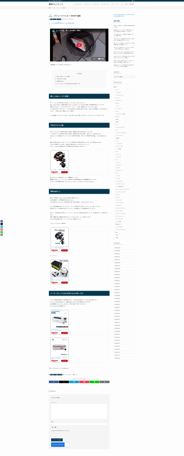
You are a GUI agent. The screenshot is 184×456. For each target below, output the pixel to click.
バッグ (117, 124)
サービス (117, 116)
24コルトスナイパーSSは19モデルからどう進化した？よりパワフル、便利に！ (124, 57)
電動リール (75, 374)
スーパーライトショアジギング (122, 189)
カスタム (117, 103)
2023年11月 (117, 265)
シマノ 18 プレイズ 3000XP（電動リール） (59, 169)
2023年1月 (117, 292)
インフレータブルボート (121, 132)
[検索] (134, 1)
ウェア (117, 89)
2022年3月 (117, 316)
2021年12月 (117, 325)
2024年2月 (117, 256)
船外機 (117, 138)
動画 (117, 119)
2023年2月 (117, 289)
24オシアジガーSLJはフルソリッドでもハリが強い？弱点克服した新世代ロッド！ (124, 61)
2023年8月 (117, 274)
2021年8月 (117, 337)
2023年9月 (117, 271)
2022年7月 (117, 307)
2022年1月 (117, 322)
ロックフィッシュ (120, 216)
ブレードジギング (120, 202)
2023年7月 (117, 277)
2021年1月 (117, 355)
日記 (116, 232)
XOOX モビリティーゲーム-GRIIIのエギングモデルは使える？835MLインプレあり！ (124, 30)
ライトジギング (119, 210)
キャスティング (119, 170)
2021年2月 (117, 352)
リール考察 (59, 19)
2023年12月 (117, 262)
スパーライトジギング (121, 191)
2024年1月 (117, 259)
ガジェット (118, 97)
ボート (117, 130)
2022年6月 (117, 310)
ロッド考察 (118, 221)
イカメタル (118, 165)
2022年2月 (117, 319)
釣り (51, 19)
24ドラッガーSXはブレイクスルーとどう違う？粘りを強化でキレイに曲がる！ (123, 48)
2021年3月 (117, 349)
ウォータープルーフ (120, 127)
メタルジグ (118, 157)
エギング (118, 167)
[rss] (132, 1)
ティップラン (119, 200)
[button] (54, 382)
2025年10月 (117, 247)
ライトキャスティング (121, 208)
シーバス (118, 175)
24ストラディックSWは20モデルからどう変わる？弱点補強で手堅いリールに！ (124, 39)
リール (54, 19)
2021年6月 (117, 343)
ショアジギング (119, 181)
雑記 (117, 237)
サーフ (117, 173)
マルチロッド (119, 205)
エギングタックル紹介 (121, 114)
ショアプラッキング (120, 183)
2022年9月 (117, 301)
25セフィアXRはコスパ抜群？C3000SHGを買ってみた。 (124, 26)
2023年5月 (117, 283)
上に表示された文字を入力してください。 (60, 430)
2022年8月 (117, 304)
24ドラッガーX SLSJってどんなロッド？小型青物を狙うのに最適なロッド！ (124, 44)
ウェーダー (118, 92)
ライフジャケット (120, 95)
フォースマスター (68, 374)
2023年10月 (117, 268)
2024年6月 (117, 253)
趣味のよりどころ (56, 4)
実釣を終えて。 (61, 81)
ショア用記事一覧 (120, 186)
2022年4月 (117, 313)
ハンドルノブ (119, 108)
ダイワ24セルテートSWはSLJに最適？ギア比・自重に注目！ (123, 35)
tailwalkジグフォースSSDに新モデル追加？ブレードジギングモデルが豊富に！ (124, 65)
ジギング (118, 178)
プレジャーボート (120, 135)
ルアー (117, 151)
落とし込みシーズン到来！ (64, 76)
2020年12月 (117, 358)
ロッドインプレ (119, 218)
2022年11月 (117, 295)
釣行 (117, 235)
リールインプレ (119, 146)
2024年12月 (117, 250)
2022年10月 (117, 298)
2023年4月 (117, 286)
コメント (53, 402)
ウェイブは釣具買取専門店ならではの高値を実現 (61, 23)
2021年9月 (117, 334)
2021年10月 (117, 331)
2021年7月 (117, 340)
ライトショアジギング (121, 213)
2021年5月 (117, 346)
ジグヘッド (118, 154)
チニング (118, 197)
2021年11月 (117, 328)
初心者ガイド (118, 224)
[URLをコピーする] (105, 382)
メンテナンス (119, 143)
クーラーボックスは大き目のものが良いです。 (69, 83)
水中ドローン (119, 100)
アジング (118, 162)
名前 (52, 421)
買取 (117, 122)
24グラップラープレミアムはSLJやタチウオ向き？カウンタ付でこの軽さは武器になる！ (124, 52)
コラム (117, 111)
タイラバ (118, 194)
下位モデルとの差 (61, 78)
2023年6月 (117, 280)
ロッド (117, 159)
